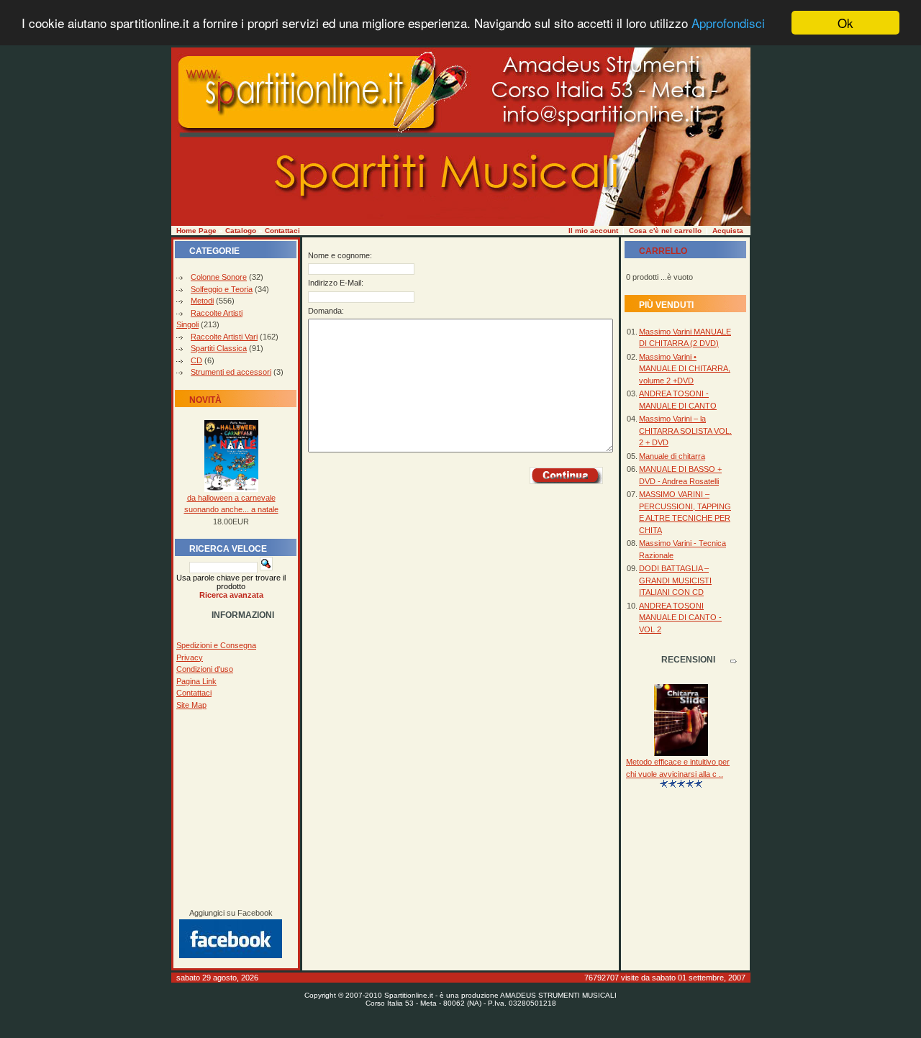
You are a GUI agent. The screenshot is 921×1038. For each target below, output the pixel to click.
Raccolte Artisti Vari (224, 336)
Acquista (727, 231)
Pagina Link (196, 681)
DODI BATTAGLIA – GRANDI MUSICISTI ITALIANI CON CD (675, 580)
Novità (205, 400)
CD (196, 360)
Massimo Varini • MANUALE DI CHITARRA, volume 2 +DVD (684, 368)
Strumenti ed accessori (231, 372)
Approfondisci (728, 23)
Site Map (191, 705)
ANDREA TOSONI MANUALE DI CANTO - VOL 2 (680, 617)
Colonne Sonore (219, 277)
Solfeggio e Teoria (222, 289)
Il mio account (593, 231)
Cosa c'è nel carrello (665, 231)
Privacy (189, 657)
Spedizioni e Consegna (216, 645)
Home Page (196, 231)
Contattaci (282, 231)
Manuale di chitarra (672, 456)
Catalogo (240, 231)
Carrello (663, 251)
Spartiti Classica (219, 348)
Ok (845, 23)
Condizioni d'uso (204, 669)
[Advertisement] (231, 809)
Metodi (202, 300)
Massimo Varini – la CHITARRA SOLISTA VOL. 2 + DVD (685, 430)
